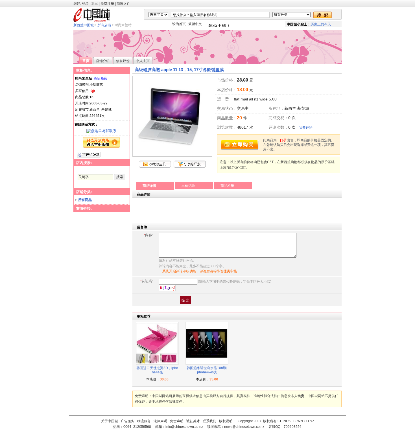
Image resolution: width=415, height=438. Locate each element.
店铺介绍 (103, 61)
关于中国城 (109, 421)
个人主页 (143, 61)
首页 (85, 61)
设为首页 (179, 24)
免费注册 (107, 4)
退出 (94, 4)
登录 (85, 4)
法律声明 (160, 421)
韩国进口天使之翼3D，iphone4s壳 (157, 370)
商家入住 (123, 4)
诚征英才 (193, 421)
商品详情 (149, 186)
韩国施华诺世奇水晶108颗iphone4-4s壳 (207, 370)
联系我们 (209, 421)
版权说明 (226, 421)
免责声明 (177, 421)
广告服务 (127, 421)
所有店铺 (104, 25)
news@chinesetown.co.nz (244, 427)
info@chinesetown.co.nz (184, 427)
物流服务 (144, 421)
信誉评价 (123, 61)
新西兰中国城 (83, 25)
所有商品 (85, 200)
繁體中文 (195, 24)
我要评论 (306, 128)
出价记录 (188, 186)
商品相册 (227, 186)
